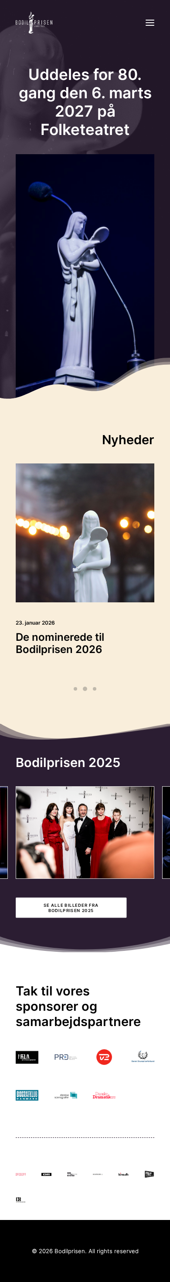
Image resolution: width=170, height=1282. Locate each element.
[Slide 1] (75, 689)
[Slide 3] (94, 689)
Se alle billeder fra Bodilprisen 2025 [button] (72, 907)
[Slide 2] (85, 689)
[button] (150, 22)
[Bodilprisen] (34, 23)
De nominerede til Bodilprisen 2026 (60, 643)
